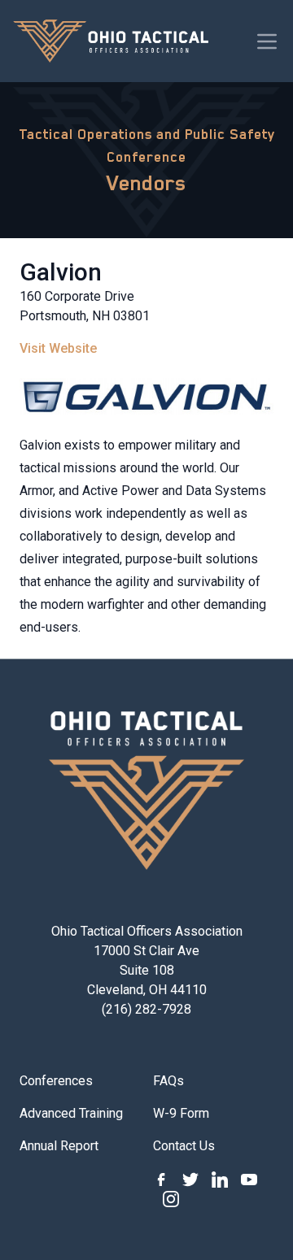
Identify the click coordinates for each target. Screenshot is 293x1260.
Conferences (56, 1080)
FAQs (168, 1080)
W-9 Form (181, 1113)
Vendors (146, 183)
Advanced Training (71, 1113)
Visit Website (58, 348)
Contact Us (184, 1146)
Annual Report (59, 1146)
